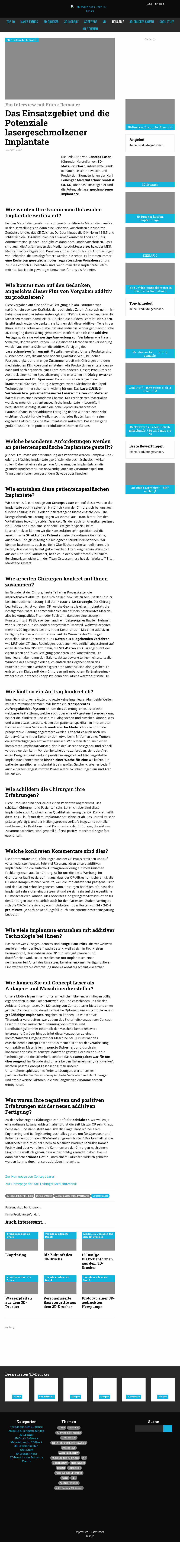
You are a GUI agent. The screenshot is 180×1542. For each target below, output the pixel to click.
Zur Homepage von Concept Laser (29, 1176)
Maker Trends (29, 21)
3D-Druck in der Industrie (26, 1457)
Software (90, 21)
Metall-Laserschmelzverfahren (72, 1195)
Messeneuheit (78, 1462)
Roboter (61, 1467)
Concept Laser (100, 1195)
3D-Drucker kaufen (141, 21)
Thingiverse (74, 1467)
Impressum (159, 3)
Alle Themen (90, 28)
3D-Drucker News (26, 1453)
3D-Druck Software (26, 1438)
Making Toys (68, 1447)
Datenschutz (97, 1532)
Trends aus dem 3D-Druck (26, 1427)
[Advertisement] (150, 67)
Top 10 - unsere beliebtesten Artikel (69, 1442)
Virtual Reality (60, 1462)
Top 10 (10, 21)
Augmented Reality (68, 1452)
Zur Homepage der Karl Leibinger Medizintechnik (41, 1184)
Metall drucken (44, 1195)
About (149, 3)
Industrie (117, 21)
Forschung (73, 1427)
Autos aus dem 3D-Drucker (68, 1488)
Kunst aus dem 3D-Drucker (65, 1457)
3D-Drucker (51, 21)
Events (26, 1461)
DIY (84, 1457)
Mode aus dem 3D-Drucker (69, 1472)
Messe (65, 1477)
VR (104, 21)
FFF (74, 1477)
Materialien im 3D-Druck (26, 1442)
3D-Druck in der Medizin (20, 1195)
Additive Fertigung (69, 1482)
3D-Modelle (71, 21)
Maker (62, 1427)
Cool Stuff (166, 21)
